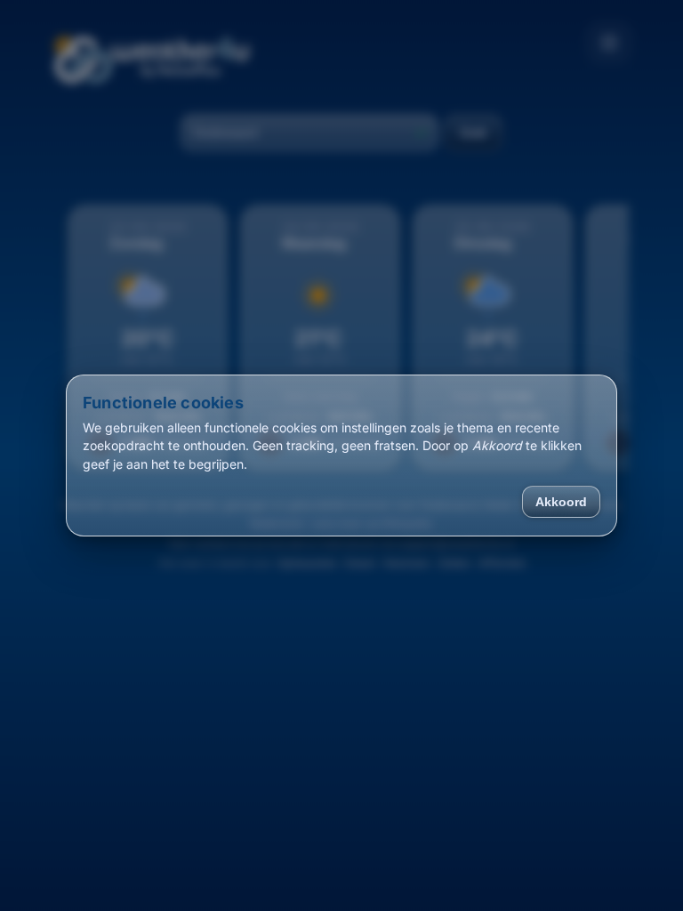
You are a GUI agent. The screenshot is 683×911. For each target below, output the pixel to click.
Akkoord (561, 502)
